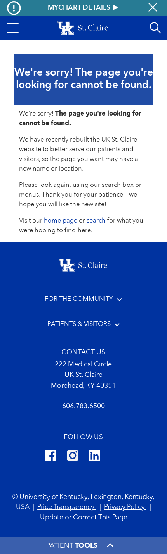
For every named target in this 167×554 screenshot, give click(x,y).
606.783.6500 (83, 406)
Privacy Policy (125, 507)
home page (60, 221)
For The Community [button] (79, 299)
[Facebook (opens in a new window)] (50, 457)
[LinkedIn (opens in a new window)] (94, 457)
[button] (13, 28)
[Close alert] (152, 8)
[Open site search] (155, 28)
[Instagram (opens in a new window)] (72, 457)
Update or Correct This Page (83, 517)
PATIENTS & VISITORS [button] (79, 324)
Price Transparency (66, 507)
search (96, 221)
